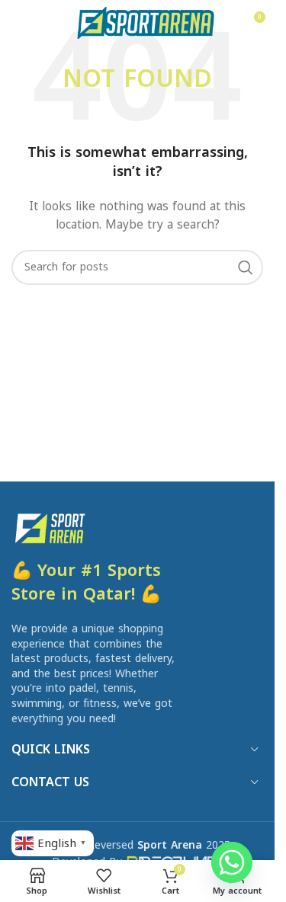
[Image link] (49, 527)
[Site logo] (145, 22)
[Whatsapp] (231, 862)
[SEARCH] (245, 267)
